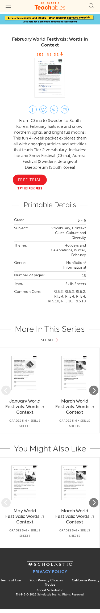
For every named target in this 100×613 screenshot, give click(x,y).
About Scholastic (49, 590)
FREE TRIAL (29, 179)
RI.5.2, (58, 291)
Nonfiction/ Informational (74, 265)
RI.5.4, (59, 296)
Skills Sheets (75, 284)
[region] (50, 390)
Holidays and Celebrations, (68, 247)
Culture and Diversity (76, 235)
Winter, (80, 250)
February (78, 255)
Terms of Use (10, 580)
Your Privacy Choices (46, 580)
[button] (6, 390)
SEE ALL (47, 340)
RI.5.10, (54, 301)
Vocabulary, (61, 228)
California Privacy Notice (72, 582)
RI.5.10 (80, 301)
